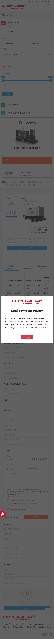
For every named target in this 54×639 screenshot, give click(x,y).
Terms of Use (14, 321)
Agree (27, 337)
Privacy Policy (39, 327)
